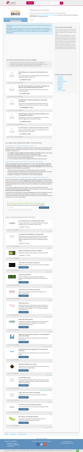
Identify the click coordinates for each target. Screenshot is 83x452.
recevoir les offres (44, 207)
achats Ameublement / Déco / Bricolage (48, 15)
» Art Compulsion (49, 375)
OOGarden (60, 76)
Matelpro (60, 88)
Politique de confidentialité (13, 444)
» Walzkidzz (50, 331)
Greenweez (60, 78)
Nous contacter (10, 446)
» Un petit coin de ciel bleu (47, 346)
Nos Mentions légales (12, 443)
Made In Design (61, 90)
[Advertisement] (29, 46)
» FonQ (51, 361)
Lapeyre (60, 85)
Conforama (60, 79)
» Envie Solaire (49, 231)
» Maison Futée (49, 300)
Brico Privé (60, 82)
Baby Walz (60, 84)
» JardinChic (50, 260)
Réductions (30, 2)
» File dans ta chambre (48, 427)
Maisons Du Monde (62, 81)
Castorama (60, 87)
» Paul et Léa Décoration (48, 316)
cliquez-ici (74, 450)
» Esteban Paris (49, 248)
